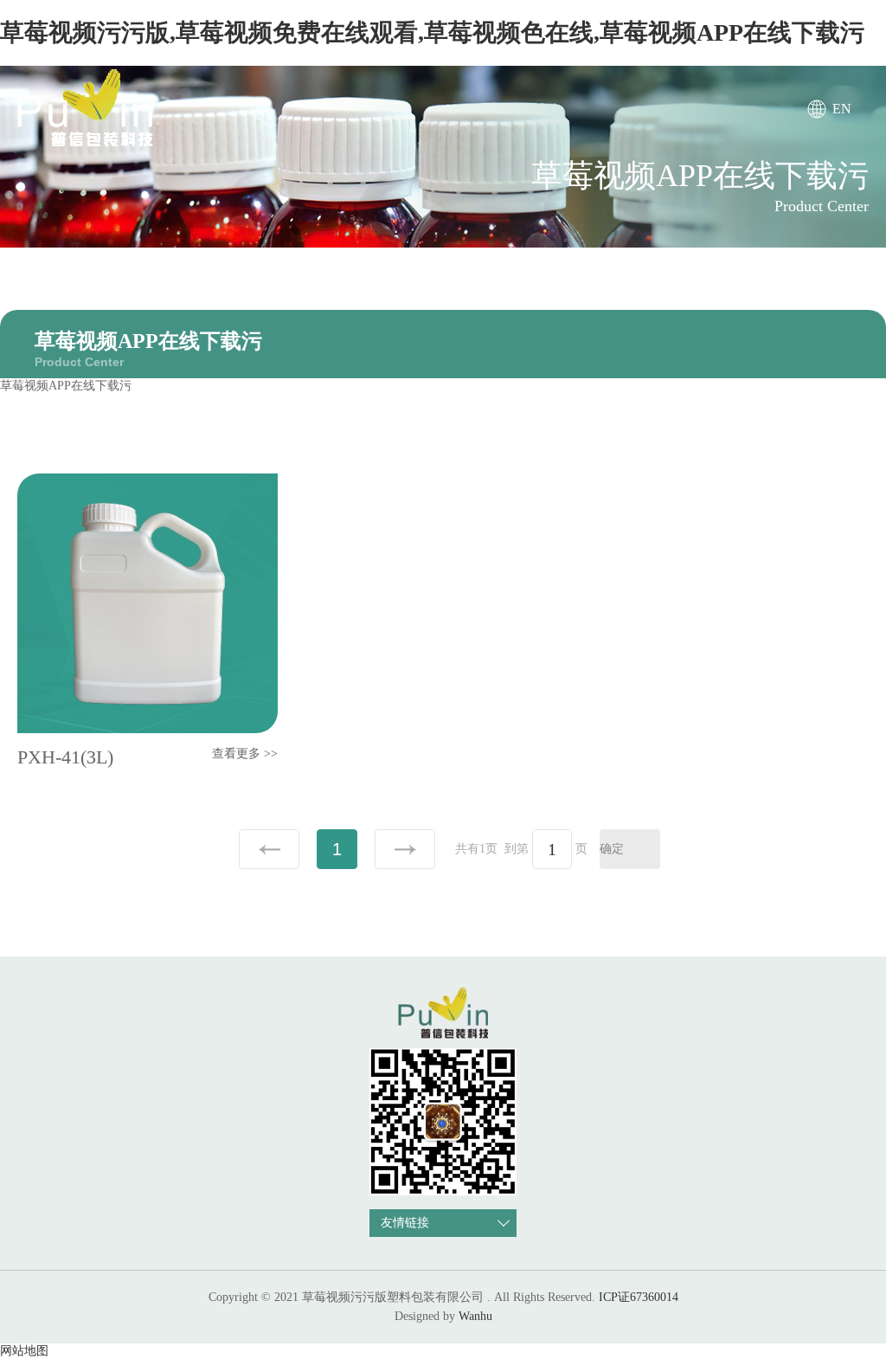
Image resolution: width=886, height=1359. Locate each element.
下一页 (405, 849)
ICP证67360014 (638, 1297)
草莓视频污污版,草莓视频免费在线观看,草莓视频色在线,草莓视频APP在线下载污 (432, 32)
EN (841, 108)
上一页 (269, 849)
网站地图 (24, 1350)
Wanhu (475, 1316)
